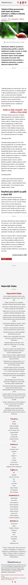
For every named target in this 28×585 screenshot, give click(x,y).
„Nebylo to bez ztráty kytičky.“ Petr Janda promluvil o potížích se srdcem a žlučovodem (14, 338)
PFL (14, 479)
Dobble (14, 532)
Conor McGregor (14, 492)
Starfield (14, 451)
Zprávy (10, 547)
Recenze (14, 447)
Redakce (7, 575)
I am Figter (14, 483)
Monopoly (14, 530)
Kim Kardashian (14, 507)
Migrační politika (14, 428)
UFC (14, 472)
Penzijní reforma (14, 439)
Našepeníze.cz (13, 555)
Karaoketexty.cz (14, 551)
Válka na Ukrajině (14, 426)
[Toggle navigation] (25, 2)
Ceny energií (14, 434)
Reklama (3, 575)
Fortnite (14, 460)
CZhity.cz (6, 555)
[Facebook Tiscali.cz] (12, 582)
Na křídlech (14, 539)
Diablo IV (14, 456)
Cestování (22, 547)
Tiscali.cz (14, 419)
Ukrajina (14, 424)
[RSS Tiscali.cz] (15, 582)
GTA (14, 453)
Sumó (14, 485)
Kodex (22, 575)
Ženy (17, 547)
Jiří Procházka (14, 490)
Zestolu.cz (14, 521)
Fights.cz (14, 470)
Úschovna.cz (22, 551)
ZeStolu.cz (21, 549)
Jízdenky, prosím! (14, 543)
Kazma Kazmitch (14, 504)
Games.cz (14, 444)
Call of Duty (14, 462)
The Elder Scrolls (14, 464)
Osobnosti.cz (14, 495)
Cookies (11, 575)
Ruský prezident (14, 432)
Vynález (14, 441)
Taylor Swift (14, 513)
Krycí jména (14, 536)
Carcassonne (14, 523)
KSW (14, 481)
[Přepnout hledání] (18, 2)
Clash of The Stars (14, 477)
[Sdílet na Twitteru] (5, 259)
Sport (14, 547)
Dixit (14, 534)
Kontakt (3, 576)
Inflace (14, 421)
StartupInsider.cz (14, 557)
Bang (14, 526)
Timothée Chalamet (14, 517)
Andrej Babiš (14, 498)
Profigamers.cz (13, 549)
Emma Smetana (14, 515)
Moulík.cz (10, 553)
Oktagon (14, 475)
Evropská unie (14, 437)
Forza (14, 458)
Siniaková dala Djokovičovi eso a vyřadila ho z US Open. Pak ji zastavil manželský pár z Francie (14, 375)
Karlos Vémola (14, 488)
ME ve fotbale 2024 (14, 430)
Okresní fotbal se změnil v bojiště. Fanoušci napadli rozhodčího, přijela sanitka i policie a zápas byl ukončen (14, 356)
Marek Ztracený (14, 511)
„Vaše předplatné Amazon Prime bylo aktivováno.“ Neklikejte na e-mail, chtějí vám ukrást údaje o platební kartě (14, 381)
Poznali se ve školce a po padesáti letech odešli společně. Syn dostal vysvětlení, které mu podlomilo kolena (14, 350)
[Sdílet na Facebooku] (2, 259)
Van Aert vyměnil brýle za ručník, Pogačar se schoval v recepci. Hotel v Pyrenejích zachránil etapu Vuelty (14, 403)
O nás (13, 579)
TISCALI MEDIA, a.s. (16, 578)
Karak (14, 541)
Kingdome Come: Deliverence (14, 466)
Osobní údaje (17, 575)
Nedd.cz (5, 553)
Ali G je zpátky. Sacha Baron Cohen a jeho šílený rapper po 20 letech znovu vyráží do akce (14, 298)
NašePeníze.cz (24, 38)
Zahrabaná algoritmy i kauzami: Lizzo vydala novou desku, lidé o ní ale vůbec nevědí (14, 344)
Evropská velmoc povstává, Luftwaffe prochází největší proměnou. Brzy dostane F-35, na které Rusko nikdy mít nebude (14, 369)
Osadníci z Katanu (14, 528)
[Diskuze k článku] (11, 21)
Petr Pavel (14, 500)
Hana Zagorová (14, 502)
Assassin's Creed (14, 449)
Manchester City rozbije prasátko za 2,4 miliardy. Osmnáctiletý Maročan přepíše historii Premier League (14, 363)
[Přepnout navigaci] (20, 2)
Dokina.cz (22, 553)
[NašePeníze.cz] (6, 2)
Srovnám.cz (21, 555)
